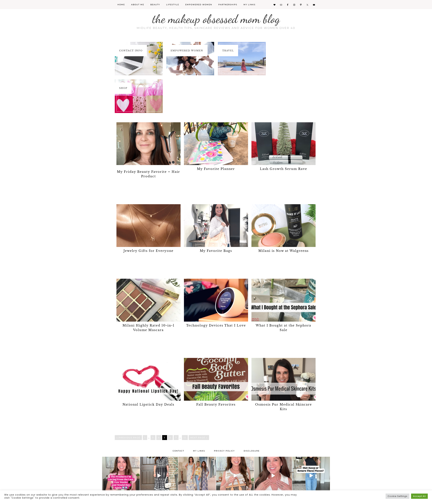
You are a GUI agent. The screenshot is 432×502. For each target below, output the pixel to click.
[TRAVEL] (242, 58)
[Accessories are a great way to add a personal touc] (273, 475)
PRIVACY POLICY (224, 451)
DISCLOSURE (252, 451)
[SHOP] (139, 96)
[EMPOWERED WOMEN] (190, 58)
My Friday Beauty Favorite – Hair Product (148, 174)
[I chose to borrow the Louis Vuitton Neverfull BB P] (235, 475)
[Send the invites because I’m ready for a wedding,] (159, 475)
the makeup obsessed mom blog (216, 19)
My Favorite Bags (216, 251)
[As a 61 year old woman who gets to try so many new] (121, 475)
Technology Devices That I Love (216, 325)
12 (185, 437)
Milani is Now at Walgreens (283, 251)
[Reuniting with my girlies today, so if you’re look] (197, 475)
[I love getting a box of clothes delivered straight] (311, 475)
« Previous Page (128, 437)
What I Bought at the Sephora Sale (283, 328)
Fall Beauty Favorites (216, 404)
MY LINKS (199, 451)
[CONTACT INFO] (139, 58)
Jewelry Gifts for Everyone (148, 251)
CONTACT (178, 451)
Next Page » (198, 437)
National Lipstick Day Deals (148, 404)
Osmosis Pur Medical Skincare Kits (283, 407)
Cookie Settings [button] (397, 496)
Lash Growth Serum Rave (283, 169)
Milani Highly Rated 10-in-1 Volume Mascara (148, 328)
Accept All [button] (419, 496)
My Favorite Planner (216, 169)
